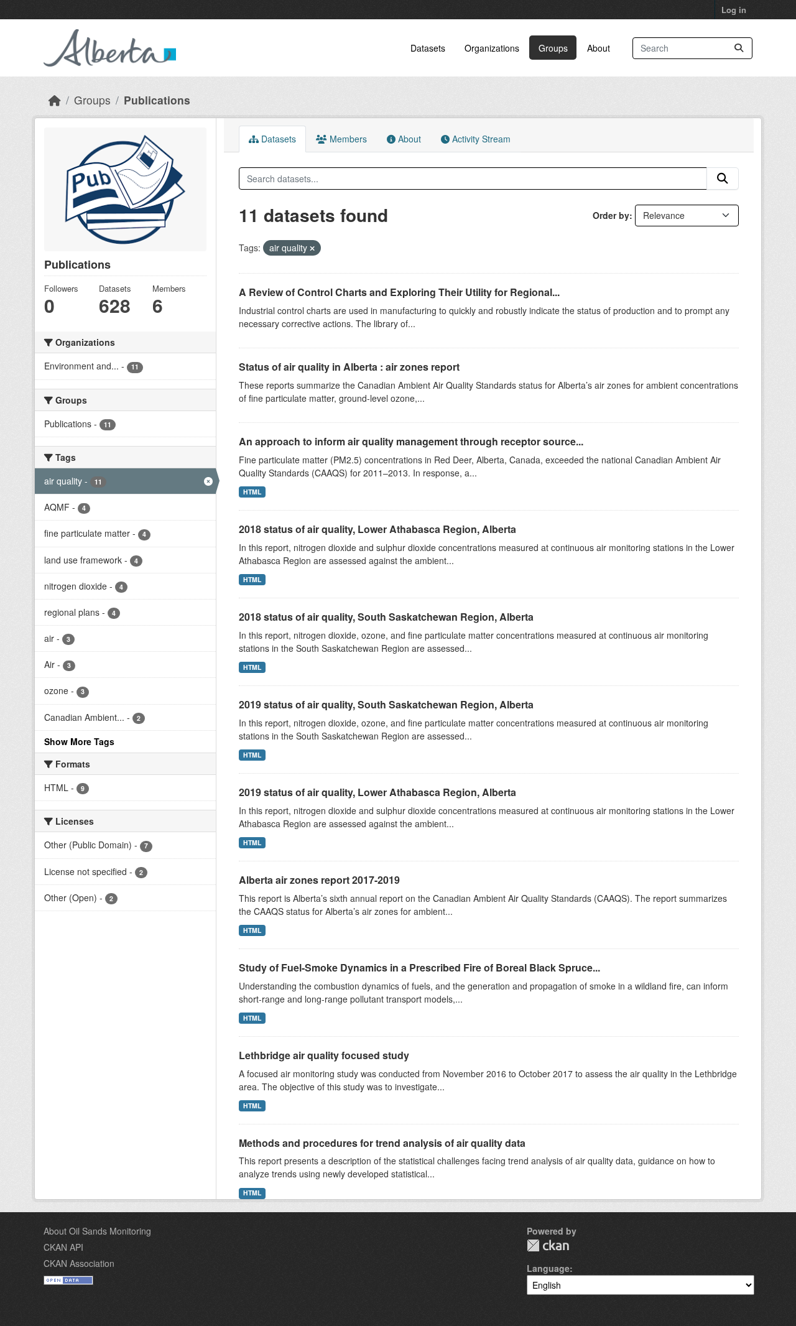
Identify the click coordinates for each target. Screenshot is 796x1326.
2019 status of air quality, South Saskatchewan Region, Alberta (386, 704)
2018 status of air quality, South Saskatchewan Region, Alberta (386, 617)
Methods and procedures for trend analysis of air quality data (382, 1143)
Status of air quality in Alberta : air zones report (349, 366)
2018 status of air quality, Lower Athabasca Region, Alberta (377, 529)
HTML (252, 491)
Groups (553, 48)
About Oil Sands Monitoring (97, 1231)
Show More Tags (79, 741)
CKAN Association (79, 1263)
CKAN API (63, 1247)
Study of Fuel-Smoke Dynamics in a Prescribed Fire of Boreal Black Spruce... (419, 967)
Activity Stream (480, 138)
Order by (611, 215)
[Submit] (738, 48)
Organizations (492, 48)
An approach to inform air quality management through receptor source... (411, 441)
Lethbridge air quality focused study (324, 1055)
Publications (157, 100)
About (598, 48)
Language (548, 1268)
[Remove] (312, 248)
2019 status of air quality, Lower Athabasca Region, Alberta (377, 792)
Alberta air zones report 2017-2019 (319, 880)
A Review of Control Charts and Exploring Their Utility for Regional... (399, 292)
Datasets (427, 48)
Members (347, 138)
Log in (733, 10)
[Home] (55, 100)
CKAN (548, 1245)
